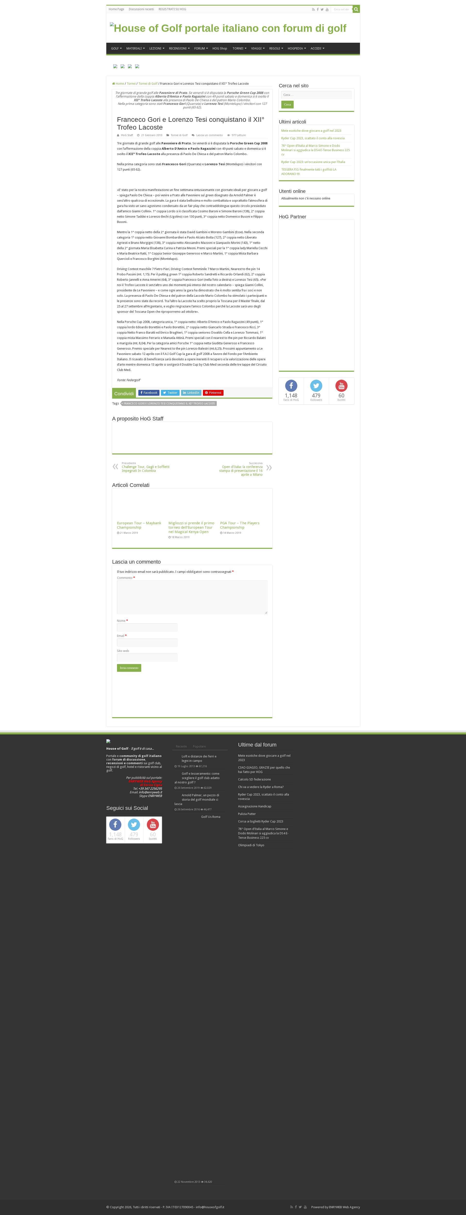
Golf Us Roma (210, 817)
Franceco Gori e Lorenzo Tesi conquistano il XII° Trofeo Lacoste (169, 403)
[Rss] (313, 9)
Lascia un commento (209, 135)
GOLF (115, 48)
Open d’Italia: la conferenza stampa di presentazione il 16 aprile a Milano (241, 469)
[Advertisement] (317, 295)
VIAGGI (256, 48)
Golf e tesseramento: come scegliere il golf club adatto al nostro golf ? (197, 778)
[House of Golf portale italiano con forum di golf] (228, 27)
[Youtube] (327, 9)
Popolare (199, 746)
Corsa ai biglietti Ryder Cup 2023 (260, 821)
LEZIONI (155, 48)
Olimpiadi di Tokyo (251, 845)
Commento (126, 578)
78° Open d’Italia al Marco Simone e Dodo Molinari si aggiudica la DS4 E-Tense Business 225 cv (315, 150)
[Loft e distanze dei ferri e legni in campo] (177, 756)
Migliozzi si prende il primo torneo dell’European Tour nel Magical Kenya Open (191, 527)
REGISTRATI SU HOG (172, 9)
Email (122, 636)
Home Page (116, 9)
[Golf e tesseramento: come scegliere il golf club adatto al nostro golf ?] (177, 774)
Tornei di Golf (148, 83)
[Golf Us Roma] (187, 997)
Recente (181, 746)
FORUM (199, 48)
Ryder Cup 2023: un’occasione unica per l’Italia (313, 162)
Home (119, 83)
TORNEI (238, 48)
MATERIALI (134, 48)
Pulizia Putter (247, 814)
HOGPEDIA (295, 48)
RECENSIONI (178, 48)
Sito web (123, 651)
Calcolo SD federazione (254, 779)
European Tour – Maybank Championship (139, 525)
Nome (122, 621)
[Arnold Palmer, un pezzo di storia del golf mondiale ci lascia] (177, 795)
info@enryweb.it (150, 792)
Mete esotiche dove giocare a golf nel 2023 (311, 130)
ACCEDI (316, 48)
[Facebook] (317, 9)
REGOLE (274, 48)
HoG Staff (127, 135)
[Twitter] (322, 9)
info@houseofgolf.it (210, 1207)
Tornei (131, 83)
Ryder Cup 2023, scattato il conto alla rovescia (313, 138)
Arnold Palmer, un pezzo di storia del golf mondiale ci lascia (197, 799)
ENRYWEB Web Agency (344, 1207)
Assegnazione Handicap (254, 806)
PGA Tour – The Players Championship (239, 525)
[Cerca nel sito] (356, 9)
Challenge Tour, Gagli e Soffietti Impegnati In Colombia (145, 467)
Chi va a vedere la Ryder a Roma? (261, 787)
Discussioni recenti (141, 9)
